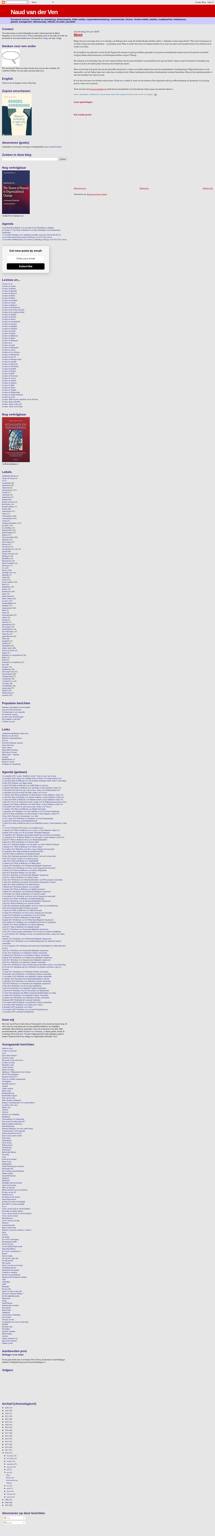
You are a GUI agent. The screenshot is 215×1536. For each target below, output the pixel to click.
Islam (113, 94)
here (8, 83)
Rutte (4, 657)
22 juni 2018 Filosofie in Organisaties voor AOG (20, 816)
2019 (7, 1427)
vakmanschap (7, 676)
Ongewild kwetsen (9, 1175)
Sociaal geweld (7, 1260)
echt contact (6, 542)
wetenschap (6, 688)
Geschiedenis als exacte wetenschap (15, 1322)
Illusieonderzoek (17, 1034)
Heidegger (6, 556)
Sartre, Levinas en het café (12, 1291)
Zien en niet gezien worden (12, 1135)
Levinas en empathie (9, 326)
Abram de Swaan (8, 478)
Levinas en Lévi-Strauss (11, 352)
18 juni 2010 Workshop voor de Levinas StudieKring (22, 986)
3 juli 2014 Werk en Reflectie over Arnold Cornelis (21, 903)
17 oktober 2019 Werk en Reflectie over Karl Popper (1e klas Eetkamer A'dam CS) (32, 795)
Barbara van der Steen (10, 736)
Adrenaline (6, 1282)
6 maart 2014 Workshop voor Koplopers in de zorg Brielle (23, 915)
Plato (4, 638)
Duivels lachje (7, 1256)
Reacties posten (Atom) (97, 194)
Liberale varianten (8, 1331)
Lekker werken (7, 1088)
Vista (4, 1157)
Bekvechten (6, 1310)
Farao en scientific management (13, 1079)
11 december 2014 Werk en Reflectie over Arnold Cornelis (23, 894)
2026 (7, 1407)
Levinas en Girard (8, 333)
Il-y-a (4, 1206)
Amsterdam (6, 483)
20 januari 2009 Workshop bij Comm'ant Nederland (21, 1000)
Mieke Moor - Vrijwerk (10, 754)
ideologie (5, 565)
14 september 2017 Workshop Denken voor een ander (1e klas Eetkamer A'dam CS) (33, 837)
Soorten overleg (8, 1058)
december (10, 1455)
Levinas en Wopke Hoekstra (12, 394)
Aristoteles (6, 495)
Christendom (7, 516)
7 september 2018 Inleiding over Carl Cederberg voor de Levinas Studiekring (30, 811)
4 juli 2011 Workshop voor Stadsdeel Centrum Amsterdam (24, 962)
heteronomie (6, 561)
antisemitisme (83, 94)
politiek (5, 643)
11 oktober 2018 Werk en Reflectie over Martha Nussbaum (24, 809)
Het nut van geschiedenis (11, 1275)
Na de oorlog (7, 1142)
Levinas (5, 601)
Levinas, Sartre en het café (12, 404)
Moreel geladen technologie (12, 1124)
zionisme (5, 695)
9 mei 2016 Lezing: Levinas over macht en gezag (20, 858)
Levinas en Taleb (8, 385)
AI (3, 480)
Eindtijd (5, 1324)
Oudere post (208, 188)
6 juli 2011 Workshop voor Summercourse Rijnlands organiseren (26, 960)
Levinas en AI (7, 284)
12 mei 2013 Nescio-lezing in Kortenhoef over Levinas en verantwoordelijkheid (31, 931)
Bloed (78, 34)
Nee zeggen (6, 627)
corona (4, 520)
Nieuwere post (80, 188)
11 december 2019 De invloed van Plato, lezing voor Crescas (24, 792)
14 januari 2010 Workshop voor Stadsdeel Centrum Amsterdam (25, 997)
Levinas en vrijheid (9, 390)
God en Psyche (7, 1244)
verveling (5, 683)
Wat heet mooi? (7, 1194)
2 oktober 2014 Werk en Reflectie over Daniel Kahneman (23, 898)
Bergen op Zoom (8, 502)
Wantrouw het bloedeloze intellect (14, 1277)
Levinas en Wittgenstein (11, 392)
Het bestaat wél (7, 1168)
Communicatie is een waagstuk (13, 712)
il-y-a (4, 568)
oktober (10, 1461)
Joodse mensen (7, 1067)
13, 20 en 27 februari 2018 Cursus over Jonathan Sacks (22, 828)
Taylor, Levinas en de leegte (12, 1265)
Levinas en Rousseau (10, 376)
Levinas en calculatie (9, 300)
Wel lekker (6, 1329)
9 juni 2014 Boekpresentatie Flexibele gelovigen (20, 908)
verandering (6, 678)
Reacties (9, 1522)
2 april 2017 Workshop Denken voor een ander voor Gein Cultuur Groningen (30, 844)
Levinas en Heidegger (10, 340)
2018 (7, 1430)
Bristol (4, 1253)
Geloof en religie (8, 1069)
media (4, 612)
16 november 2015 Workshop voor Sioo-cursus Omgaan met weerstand (28, 868)
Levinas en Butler (8, 298)
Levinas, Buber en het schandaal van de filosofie (20, 399)
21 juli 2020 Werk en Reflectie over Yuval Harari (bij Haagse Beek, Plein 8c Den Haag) (34, 780)
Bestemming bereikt (9, 1241)
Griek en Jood (7, 1048)
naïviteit (5, 622)
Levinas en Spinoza (9, 383)
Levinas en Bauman (9, 291)
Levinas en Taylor (8, 387)
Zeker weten (6, 1091)
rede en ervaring (8, 650)
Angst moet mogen (9, 1185)
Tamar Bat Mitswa (8, 1249)
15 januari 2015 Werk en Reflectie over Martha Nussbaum (23, 889)
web (45, 38)
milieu (4, 617)
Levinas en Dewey (9, 319)
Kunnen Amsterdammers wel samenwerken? (18, 1102)
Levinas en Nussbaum (10, 366)
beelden (5, 499)
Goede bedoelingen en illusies (13, 1166)
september (11, 1464)
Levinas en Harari (8, 338)
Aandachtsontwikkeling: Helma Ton (15, 733)
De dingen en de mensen (11, 1197)
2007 (7, 1505)
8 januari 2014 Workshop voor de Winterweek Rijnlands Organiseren (27, 920)
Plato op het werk (8, 1098)
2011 (7, 1450)
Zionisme (5, 1178)
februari (10, 1494)
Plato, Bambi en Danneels (11, 1100)
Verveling (5, 1154)
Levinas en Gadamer (9, 328)
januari (9, 1497)
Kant (4, 584)
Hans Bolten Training (10, 750)
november (11, 1458)
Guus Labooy (7, 747)
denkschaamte (7, 532)
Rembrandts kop (8, 1093)
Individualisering (8, 1126)
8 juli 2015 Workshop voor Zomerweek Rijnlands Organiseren (25, 875)
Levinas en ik (7, 343)
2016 (7, 1436)
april (9, 1488)
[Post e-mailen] (155, 94)
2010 (7, 1453)
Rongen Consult (8, 761)
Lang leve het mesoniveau (11, 709)
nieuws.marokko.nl (98, 89)
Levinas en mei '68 (9, 357)
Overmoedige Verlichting (11, 1315)
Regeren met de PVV (10, 1076)
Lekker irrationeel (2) (10, 1338)
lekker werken (7, 598)
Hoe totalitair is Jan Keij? (11, 719)
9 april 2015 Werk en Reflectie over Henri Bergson (21, 884)
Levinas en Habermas (10, 335)
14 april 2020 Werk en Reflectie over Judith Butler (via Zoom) (25, 785)
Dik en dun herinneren (10, 1074)
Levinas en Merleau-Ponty (12, 359)
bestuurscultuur (8, 506)
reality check (6, 648)
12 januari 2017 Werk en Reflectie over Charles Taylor (22, 846)
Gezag (4, 1300)
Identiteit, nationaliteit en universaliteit (16, 707)
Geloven (5, 1112)
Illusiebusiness (7, 1218)
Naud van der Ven (34, 12)
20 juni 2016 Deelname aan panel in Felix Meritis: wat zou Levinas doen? (29, 856)
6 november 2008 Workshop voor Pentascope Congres (22, 1004)
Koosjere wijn (7, 1326)
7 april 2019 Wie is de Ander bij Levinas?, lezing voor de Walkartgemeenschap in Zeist (34, 802)
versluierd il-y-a (8, 681)
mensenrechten (7, 615)
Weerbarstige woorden (10, 1305)
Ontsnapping (6, 1140)
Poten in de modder (9, 1159)
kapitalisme (6, 587)
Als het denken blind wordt (12, 1246)
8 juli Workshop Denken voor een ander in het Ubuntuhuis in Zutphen (28, 228)
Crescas (5, 740)
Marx (4, 610)
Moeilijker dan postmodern (12, 1183)
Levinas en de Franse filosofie (13, 310)
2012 (7, 1447)
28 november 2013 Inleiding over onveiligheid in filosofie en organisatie (29, 922)
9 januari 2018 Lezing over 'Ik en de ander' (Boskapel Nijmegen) (26, 832)
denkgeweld (6, 530)
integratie (5, 575)
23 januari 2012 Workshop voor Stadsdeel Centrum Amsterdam (25, 955)
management (6, 608)
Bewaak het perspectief (10, 1270)
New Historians (7, 631)
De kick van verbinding (10, 1114)
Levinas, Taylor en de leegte (12, 406)
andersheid (6, 485)
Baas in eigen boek (9, 1227)
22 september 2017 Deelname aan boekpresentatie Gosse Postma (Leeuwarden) (31, 835)
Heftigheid (6, 1117)
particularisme (7, 636)
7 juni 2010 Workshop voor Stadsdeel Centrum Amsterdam (24, 988)
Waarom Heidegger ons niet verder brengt (17, 1128)
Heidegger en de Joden (13, 1354)
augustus (10, 1467)
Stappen (9, 1483)
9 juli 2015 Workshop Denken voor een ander (19, 872)
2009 (7, 1499)
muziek (4, 620)
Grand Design (7, 1303)
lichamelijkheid (7, 603)
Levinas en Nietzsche (10, 364)
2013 (7, 1444)
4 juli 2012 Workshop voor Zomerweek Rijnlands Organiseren (25, 950)
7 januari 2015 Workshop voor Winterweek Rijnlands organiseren (26, 891)
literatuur (5, 605)
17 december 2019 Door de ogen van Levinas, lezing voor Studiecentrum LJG (31, 790)
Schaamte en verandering (11, 662)
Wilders (5, 690)
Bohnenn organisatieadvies (12, 738)
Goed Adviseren (8, 745)
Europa (4, 544)
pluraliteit (123, 94)
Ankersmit (6, 487)
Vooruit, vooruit (8, 1319)
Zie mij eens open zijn (10, 1258)
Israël (117, 94)
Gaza (4, 1232)
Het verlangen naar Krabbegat (13, 1171)
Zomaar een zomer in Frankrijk (13, 1201)
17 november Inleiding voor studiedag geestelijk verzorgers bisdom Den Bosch (31, 235)
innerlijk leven (7, 572)
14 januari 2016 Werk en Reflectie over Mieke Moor (21, 863)
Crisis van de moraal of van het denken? (17, 1213)
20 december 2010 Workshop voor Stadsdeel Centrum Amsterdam (26, 974)
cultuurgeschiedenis (9, 523)
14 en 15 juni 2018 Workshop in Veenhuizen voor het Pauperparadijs (27, 818)
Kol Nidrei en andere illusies (12, 1211)
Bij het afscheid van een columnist (14, 1190)
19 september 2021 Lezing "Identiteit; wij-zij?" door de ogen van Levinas (29, 776)
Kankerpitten (6, 1164)
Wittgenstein (6, 693)
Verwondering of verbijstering (13, 1119)
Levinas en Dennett (9, 314)
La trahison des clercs (10, 1105)
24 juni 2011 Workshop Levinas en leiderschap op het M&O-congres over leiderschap (34, 964)
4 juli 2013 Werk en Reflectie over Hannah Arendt (20, 927)
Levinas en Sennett (9, 380)
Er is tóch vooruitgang (10, 1239)
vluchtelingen (7, 686)
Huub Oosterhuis (8, 563)
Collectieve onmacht (9, 1272)
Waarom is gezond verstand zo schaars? (16, 1230)
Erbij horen (6, 1298)
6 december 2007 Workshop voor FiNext (17, 1007)
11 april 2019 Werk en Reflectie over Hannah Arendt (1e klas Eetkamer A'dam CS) (32, 799)
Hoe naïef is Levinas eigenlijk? (13, 1204)
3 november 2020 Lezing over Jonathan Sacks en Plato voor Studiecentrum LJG (32, 778)
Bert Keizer (6, 504)
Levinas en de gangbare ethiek (13, 312)
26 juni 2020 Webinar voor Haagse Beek (17, 783)
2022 (7, 1419)
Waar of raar (6, 1161)
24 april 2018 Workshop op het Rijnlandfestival (19, 821)
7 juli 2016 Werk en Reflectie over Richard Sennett (21, 854)
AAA (4, 1053)
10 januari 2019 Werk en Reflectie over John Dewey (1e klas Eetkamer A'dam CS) (32, 804)
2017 (7, 1433)
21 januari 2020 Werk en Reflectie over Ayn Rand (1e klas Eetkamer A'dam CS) (31, 788)
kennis (4, 589)
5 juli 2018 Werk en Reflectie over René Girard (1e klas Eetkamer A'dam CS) (30, 813)
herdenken (6, 558)
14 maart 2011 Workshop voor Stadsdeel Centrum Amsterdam (25, 971)
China (4, 513)
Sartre (4, 660)
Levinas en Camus (9, 302)
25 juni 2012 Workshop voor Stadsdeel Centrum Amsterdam (24, 953)
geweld (4, 551)
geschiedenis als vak (9, 549)
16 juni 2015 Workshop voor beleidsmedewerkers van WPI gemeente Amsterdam (32, 880)
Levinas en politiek (9, 368)
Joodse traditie (7, 582)
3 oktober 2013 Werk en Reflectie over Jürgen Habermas (23, 924)
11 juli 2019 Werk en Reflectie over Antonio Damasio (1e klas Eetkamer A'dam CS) (33, 797)
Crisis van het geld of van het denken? (16, 1208)
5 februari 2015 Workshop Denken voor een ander (20, 887)
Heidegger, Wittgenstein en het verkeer (16, 1072)
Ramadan (5, 1286)
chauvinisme (6, 511)
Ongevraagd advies (9, 1199)
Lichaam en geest (8, 721)
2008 (7, 1502)
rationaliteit (6, 645)
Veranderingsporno (9, 1267)
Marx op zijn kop (8, 1187)
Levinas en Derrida (9, 317)
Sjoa (3, 664)
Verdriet (5, 1086)
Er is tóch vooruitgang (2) (11, 1251)
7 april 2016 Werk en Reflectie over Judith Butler (20, 861)
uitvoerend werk (8, 671)
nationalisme (6, 624)
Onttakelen (6, 1312)
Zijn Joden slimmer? (9, 1055)
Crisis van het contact (10, 1216)
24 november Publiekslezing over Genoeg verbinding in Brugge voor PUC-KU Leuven (34, 239)
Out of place (6, 1317)
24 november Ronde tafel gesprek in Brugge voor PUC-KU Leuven (27, 237)
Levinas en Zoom (8, 397)
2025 (7, 1410)
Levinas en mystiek (9, 361)
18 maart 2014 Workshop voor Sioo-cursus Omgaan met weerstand (27, 913)
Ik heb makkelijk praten (11, 1296)
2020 (7, 1424)
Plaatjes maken (7, 1173)
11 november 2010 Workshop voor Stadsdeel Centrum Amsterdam (27, 976)
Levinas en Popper (9, 371)
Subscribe (25, 266)
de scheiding (6, 528)
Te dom (5, 1234)
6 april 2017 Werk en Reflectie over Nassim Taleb (20, 842)
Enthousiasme (7, 1145)
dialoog (5, 535)
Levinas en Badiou (9, 288)
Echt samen (6, 1138)
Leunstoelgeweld (8, 1225)
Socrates (5, 667)
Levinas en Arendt (9, 286)
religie (4, 653)
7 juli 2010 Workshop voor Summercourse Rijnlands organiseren (26, 983)
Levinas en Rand (8, 373)
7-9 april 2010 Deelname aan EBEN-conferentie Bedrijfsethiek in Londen (29, 993)
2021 (7, 1422)
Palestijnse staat (8, 1065)
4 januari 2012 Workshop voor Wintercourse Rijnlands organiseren (27, 957)
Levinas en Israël (8, 345)
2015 (7, 1438)
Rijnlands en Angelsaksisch (12, 655)
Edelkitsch (6, 1180)
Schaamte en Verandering (11, 764)
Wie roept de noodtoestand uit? (13, 1121)
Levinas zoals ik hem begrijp (12, 717)
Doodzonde (6, 1150)
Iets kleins (6, 1237)
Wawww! (5, 1223)
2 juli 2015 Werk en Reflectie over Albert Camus (20, 877)
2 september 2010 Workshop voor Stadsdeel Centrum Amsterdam (26, 981)
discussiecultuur (105, 94)
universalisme (7, 674)
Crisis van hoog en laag (11, 1220)
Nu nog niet (6, 1289)
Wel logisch (6, 1308)
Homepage (144, 188)
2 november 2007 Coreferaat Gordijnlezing (18, 1012)
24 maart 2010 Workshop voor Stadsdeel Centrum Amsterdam (25, 995)
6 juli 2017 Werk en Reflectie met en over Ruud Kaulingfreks (24, 839)
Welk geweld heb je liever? (12, 1133)
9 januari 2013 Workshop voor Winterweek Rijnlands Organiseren (26, 938)
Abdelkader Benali (9, 476)
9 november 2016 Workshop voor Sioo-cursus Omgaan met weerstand (28, 849)
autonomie (6, 497)
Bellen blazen (7, 1333)
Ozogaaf (5, 757)
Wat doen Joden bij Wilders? (12, 1293)
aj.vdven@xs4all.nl (20, 35)
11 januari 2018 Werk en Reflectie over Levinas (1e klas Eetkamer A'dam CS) (31, 830)
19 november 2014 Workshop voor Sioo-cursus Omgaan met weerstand (28, 896)
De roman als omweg (10, 714)
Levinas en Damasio (9, 305)
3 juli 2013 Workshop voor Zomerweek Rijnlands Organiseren (25, 929)
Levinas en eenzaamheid (11, 321)
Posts (8, 1518)
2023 (7, 1416)
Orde (4, 1279)
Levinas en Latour (8, 350)
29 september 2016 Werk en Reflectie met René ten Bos (22, 851)
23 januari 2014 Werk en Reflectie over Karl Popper (21, 917)
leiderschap (6, 596)
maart (9, 1491)
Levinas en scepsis (9, 378)
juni (8, 1472)
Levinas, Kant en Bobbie (11, 402)
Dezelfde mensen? (8, 1084)
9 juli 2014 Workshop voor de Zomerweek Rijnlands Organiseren (26, 901)
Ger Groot (5, 546)
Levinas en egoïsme (9, 324)
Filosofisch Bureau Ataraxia (12, 743)
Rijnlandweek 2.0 (8, 759)
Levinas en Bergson (9, 293)
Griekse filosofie (8, 554)
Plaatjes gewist (7, 1343)
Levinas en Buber (8, 295)
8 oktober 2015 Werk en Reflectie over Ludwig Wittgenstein (24, 870)
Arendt (4, 492)
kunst (4, 594)
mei (8, 1485)
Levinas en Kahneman (10, 347)
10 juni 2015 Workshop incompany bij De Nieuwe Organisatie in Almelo (29, 882)
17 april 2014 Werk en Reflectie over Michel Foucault (22, 910)
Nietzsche (5, 634)
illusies (4, 570)
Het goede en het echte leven (12, 1060)
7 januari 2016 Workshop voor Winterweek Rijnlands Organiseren (26, 865)
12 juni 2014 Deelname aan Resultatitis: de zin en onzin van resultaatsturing (30, 905)
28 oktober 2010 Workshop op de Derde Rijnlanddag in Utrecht (25, 979)
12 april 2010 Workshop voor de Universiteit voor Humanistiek (25, 990)
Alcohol (5, 1336)
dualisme (5, 539)
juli (8, 1469)
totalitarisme (6, 669)
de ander (5, 525)
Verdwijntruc (6, 1081)
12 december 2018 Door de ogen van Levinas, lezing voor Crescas (26, 806)
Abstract (5, 1109)
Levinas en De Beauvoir (11, 307)
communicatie (94, 94)
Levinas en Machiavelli (10, 354)
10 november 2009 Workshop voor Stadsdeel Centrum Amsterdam (27, 1002)
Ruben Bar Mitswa (9, 1152)
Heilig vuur (6, 1107)
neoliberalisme (7, 629)
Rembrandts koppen (9, 1095)
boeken (4, 509)
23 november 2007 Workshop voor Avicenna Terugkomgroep (25, 1009)
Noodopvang (7, 1147)
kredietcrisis (6, 591)
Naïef (4, 1284)
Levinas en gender (9, 331)
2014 (7, 1441)
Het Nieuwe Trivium (9, 752)
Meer (55, 1036)
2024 (7, 1413)
